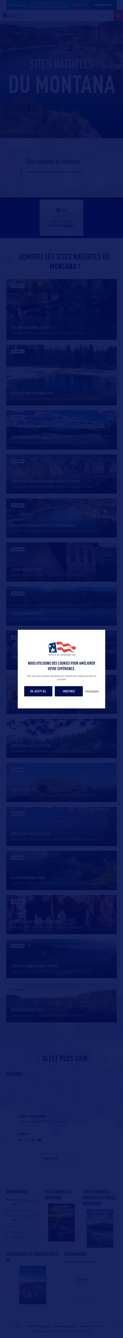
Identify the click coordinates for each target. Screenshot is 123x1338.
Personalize (92, 691)
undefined (69, 691)
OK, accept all (38, 691)
